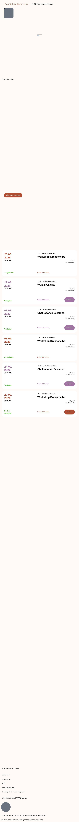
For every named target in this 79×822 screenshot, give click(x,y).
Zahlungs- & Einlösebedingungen (13, 792)
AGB (3, 783)
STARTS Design (21, 798)
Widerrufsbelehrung (8, 787)
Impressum (5, 775)
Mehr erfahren (43, 273)
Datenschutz (6, 779)
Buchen (69, 299)
